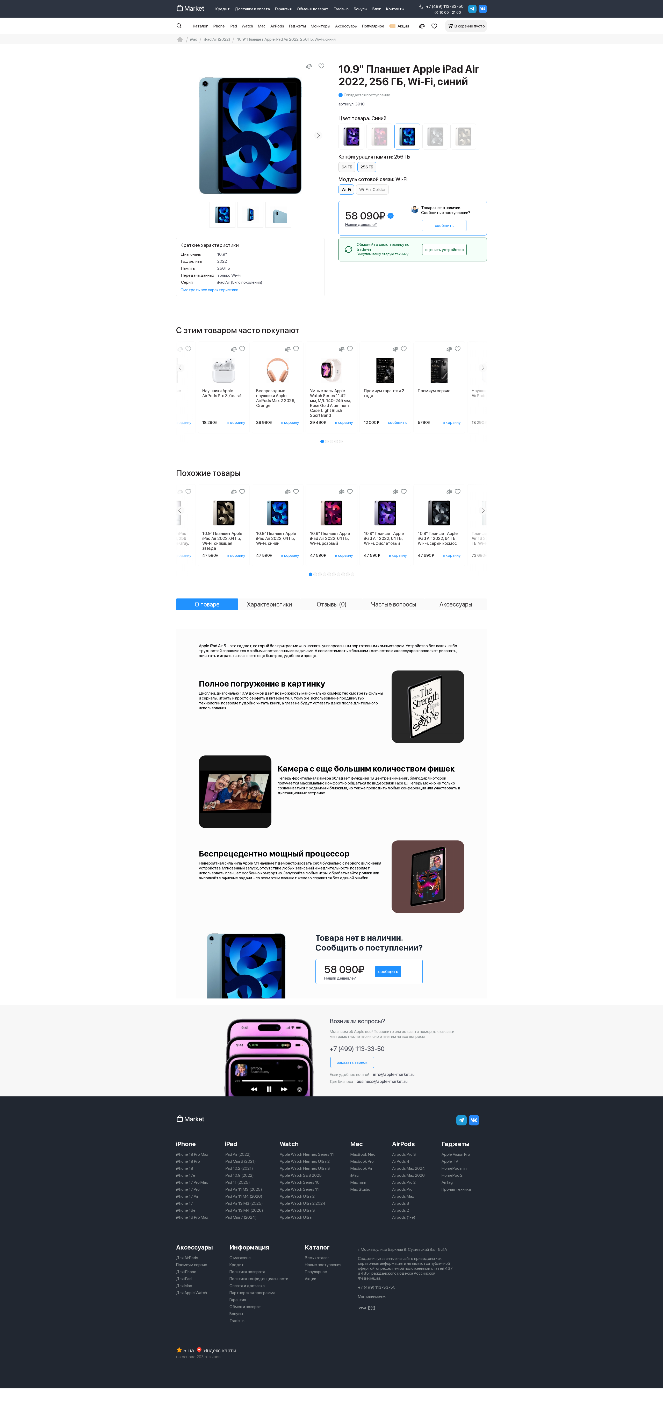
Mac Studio (360, 1189)
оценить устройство (444, 249)
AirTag (447, 1182)
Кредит (222, 8)
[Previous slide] (182, 135)
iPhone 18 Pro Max (192, 1154)
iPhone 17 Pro (188, 1189)
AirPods (277, 26)
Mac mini (358, 1182)
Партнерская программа (252, 1292)
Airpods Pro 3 (404, 1154)
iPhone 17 (184, 1203)
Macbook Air (361, 1168)
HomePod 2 (452, 1175)
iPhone (219, 26)
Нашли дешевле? (361, 224)
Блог (376, 8)
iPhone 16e (186, 1210)
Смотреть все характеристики (209, 289)
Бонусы (360, 8)
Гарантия (283, 8)
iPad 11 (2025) (237, 1182)
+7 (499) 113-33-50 (445, 6)
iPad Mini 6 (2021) (240, 1161)
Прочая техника (456, 1189)
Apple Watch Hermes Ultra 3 (305, 1168)
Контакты (395, 8)
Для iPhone (186, 1271)
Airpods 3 (400, 1203)
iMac (354, 1175)
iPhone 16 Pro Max (192, 1217)
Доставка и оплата (252, 8)
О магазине (240, 1257)
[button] (322, 441)
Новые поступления (323, 1264)
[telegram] (472, 9)
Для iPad (184, 1278)
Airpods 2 (400, 1210)
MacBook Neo (363, 1154)
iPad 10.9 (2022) (239, 1175)
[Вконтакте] (483, 9)
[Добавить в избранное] (321, 66)
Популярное (373, 26)
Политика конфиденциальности (258, 1278)
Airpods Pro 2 (404, 1182)
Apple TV (450, 1161)
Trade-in (341, 8)
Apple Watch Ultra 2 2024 (303, 1203)
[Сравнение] (422, 26)
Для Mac (184, 1285)
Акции (403, 26)
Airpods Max (403, 1196)
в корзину (182, 422)
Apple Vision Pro (456, 1154)
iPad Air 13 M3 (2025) (244, 1203)
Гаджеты (297, 26)
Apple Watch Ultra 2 (297, 1196)
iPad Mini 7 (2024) (241, 1217)
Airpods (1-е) (403, 1217)
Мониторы (320, 26)
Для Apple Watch (191, 1292)
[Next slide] (318, 135)
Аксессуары (346, 26)
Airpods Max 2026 (408, 1175)
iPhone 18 (184, 1168)
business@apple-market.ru (382, 1081)
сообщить (444, 225)
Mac (261, 26)
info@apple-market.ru (394, 1074)
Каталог (200, 26)
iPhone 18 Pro (188, 1161)
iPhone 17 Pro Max (192, 1182)
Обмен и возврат (312, 8)
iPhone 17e (185, 1175)
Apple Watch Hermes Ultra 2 (305, 1161)
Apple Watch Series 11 (299, 1189)
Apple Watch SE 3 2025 (301, 1175)
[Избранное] (434, 26)
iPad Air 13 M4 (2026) (244, 1210)
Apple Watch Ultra (296, 1217)
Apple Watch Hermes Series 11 (307, 1154)
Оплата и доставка (247, 1285)
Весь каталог (317, 1257)
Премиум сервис (191, 1264)
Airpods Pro (402, 1189)
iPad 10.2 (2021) (239, 1168)
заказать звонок (352, 1062)
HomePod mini (454, 1168)
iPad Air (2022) (238, 1154)
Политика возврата (247, 1271)
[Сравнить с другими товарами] (309, 66)
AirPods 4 (400, 1161)
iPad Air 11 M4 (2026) (243, 1196)
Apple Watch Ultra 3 (297, 1210)
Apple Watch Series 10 (300, 1182)
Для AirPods (187, 1257)
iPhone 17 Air (187, 1196)
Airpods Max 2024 (408, 1168)
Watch (247, 26)
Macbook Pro (362, 1161)
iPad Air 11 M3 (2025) (243, 1189)
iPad (233, 26)
